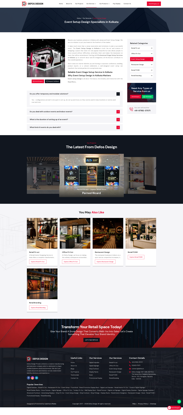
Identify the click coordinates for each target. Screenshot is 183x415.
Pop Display (116, 3)
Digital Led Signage (114, 390)
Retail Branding (136, 76)
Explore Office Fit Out (71, 262)
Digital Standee (32, 387)
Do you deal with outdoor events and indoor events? (51, 111)
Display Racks (105, 393)
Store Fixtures (45, 390)
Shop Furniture (84, 393)
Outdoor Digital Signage (137, 387)
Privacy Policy (143, 404)
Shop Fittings (95, 393)
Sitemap (153, 404)
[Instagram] (32, 377)
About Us (69, 3)
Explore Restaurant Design (105, 262)
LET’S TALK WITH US (91, 340)
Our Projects (79, 3)
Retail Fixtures (101, 390)
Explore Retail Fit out (38, 262)
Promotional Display (33, 396)
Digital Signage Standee (146, 390)
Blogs (72, 369)
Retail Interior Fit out (121, 387)
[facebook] (28, 377)
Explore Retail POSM (136, 257)
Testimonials (75, 375)
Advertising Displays (48, 393)
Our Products (103, 3)
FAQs (134, 404)
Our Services (90, 3)
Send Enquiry (153, 4)
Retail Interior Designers (119, 393)
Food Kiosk (74, 387)
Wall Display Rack (90, 390)
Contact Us (127, 3)
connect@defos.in (138, 369)
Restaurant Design (137, 65)
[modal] (46, 58)
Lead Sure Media (50, 404)
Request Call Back (53, 81)
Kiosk (143, 393)
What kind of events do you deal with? (45, 127)
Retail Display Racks (33, 390)
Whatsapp (148, 96)
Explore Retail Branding (38, 307)
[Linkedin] (36, 377)
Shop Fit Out (60, 393)
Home (61, 3)
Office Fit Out (135, 54)
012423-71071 (136, 365)
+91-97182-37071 (142, 110)
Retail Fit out (135, 48)
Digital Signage (56, 390)
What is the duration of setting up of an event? (49, 119)
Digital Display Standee (129, 390)
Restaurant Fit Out (54, 387)
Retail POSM (135, 70)
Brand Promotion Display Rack (89, 387)
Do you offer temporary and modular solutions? (49, 94)
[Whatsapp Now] (179, 402)
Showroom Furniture (33, 393)
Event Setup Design (138, 59)
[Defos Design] (32, 3)
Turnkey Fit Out (78, 390)
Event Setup (66, 387)
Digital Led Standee (106, 387)
